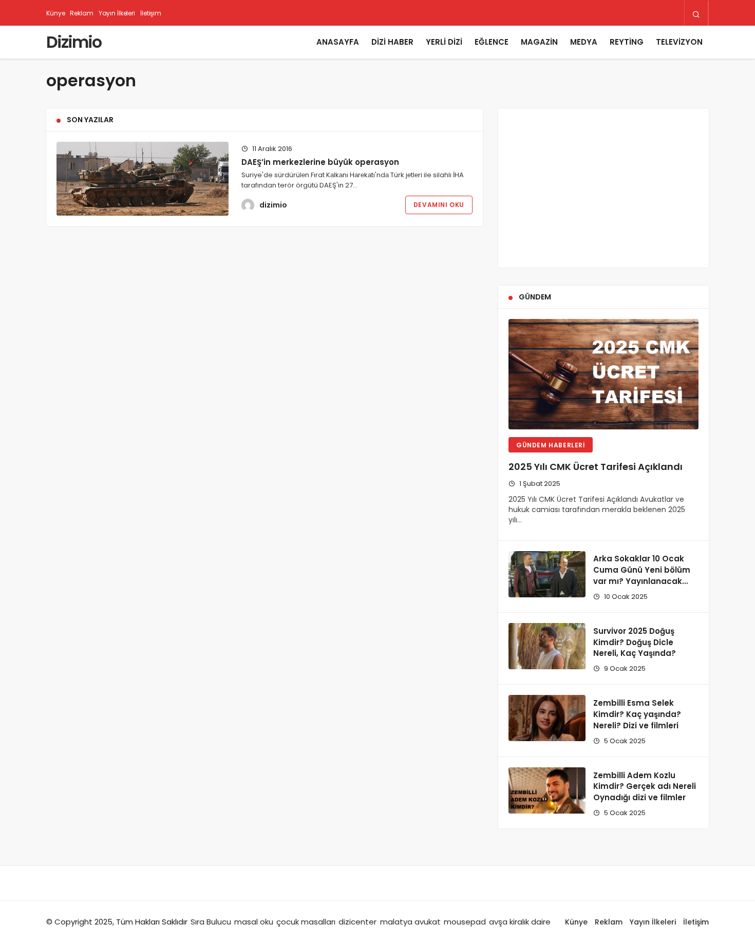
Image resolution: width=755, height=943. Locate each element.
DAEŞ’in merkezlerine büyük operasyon (320, 162)
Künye (55, 13)
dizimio (273, 205)
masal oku (253, 921)
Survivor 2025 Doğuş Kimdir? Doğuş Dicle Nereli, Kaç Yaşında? (634, 642)
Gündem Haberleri (550, 445)
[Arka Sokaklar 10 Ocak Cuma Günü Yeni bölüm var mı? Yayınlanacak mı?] (547, 574)
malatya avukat (410, 921)
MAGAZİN (539, 41)
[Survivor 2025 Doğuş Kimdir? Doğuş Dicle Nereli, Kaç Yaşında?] (547, 646)
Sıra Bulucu (211, 921)
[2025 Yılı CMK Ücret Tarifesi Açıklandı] (603, 374)
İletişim (150, 13)
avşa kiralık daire (520, 921)
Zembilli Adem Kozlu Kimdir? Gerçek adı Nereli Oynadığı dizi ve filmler (644, 786)
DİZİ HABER (392, 41)
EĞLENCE (491, 41)
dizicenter (357, 921)
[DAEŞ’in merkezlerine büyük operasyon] (142, 179)
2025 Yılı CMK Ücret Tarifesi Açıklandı (595, 466)
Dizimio (73, 41)
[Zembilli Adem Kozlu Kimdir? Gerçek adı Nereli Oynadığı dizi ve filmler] (547, 790)
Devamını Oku (438, 204)
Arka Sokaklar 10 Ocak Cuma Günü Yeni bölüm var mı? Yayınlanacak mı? (641, 576)
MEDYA (583, 41)
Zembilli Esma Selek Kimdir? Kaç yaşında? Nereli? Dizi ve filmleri (637, 714)
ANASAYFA (337, 41)
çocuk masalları (305, 921)
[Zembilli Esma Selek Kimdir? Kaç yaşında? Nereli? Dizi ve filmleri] (547, 718)
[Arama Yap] (696, 13)
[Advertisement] (603, 188)
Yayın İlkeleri (117, 13)
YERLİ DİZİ (444, 41)
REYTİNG (627, 41)
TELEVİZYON (679, 41)
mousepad (465, 921)
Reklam (81, 13)
